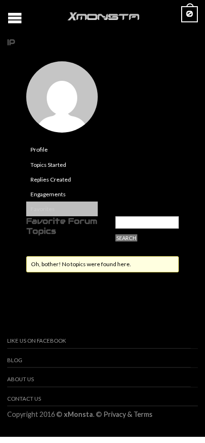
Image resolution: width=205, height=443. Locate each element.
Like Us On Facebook (36, 340)
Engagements (48, 194)
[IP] (62, 101)
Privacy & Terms (128, 414)
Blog (14, 360)
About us (20, 379)
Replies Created (51, 179)
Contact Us (24, 398)
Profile (39, 149)
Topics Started (48, 164)
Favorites (43, 208)
